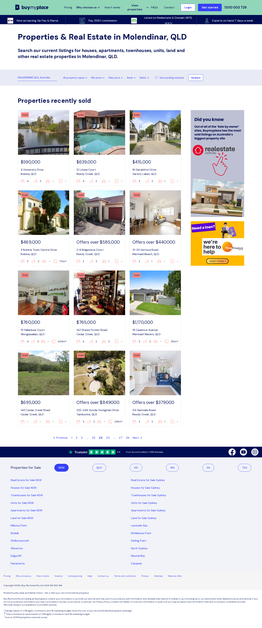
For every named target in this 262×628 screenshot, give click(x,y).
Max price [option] (114, 77)
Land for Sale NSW (22, 518)
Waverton (17, 548)
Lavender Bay (139, 525)
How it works (112, 7)
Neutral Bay (138, 556)
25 (107, 438)
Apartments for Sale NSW (26, 510)
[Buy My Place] (32, 7)
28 (127, 438)
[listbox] (98, 77)
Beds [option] (130, 77)
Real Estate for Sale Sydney (148, 480)
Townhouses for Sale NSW (27, 495)
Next (136, 438)
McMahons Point (141, 533)
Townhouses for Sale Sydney (148, 495)
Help (90, 576)
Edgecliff (16, 556)
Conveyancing (75, 576)
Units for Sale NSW (22, 503)
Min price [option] (96, 77)
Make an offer (175, 576)
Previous (62, 438)
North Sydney (139, 548)
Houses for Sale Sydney (145, 488)
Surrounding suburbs (172, 77)
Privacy (145, 576)
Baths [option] (143, 77)
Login (188, 7)
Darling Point (138, 541)
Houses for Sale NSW (24, 488)
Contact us (103, 576)
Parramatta (18, 563)
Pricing (7, 576)
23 (93, 438)
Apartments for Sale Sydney (148, 510)
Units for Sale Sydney (144, 503)
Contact (169, 7)
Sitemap (158, 576)
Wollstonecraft (20, 541)
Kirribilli (15, 533)
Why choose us (23, 576)
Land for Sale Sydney (143, 518)
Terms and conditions (125, 576)
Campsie (136, 563)
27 (120, 438)
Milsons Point (19, 525)
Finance (58, 576)
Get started (210, 7)
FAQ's (154, 7)
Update (196, 77)
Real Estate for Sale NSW (26, 480)
